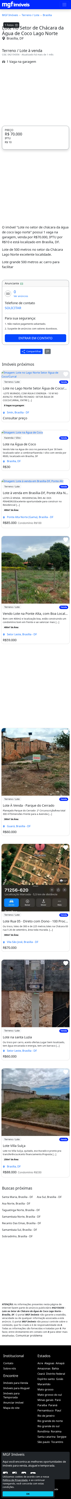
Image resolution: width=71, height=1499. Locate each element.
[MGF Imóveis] (16, 4)
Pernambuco (45, 1410)
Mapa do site (11, 1408)
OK (28, 1493)
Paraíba (42, 1405)
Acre (40, 1363)
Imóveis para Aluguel (16, 1388)
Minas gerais (45, 1400)
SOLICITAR (13, 308)
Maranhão (44, 1384)
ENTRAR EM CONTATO (35, 338)
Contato (8, 1363)
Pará (58, 1400)
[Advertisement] (35, 95)
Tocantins (57, 1442)
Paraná (52, 1405)
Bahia (55, 1368)
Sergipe (61, 1436)
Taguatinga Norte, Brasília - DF (21, 1210)
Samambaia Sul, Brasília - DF (19, 1230)
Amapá (60, 1363)
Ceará (41, 1374)
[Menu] (64, 4)
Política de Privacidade (15, 1480)
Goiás (59, 1379)
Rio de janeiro (46, 1415)
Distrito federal (55, 1374)
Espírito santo (46, 1379)
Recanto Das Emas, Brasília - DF (21, 1223)
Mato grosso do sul (49, 1395)
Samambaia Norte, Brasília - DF (21, 1216)
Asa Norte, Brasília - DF (16, 1203)
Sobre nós (9, 1368)
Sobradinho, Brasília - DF (17, 1236)
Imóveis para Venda (15, 1383)
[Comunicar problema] (48, 351)
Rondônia (43, 1431)
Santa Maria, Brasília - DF (17, 1197)
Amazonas (44, 1368)
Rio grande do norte (50, 1421)
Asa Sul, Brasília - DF (49, 1197)
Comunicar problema (29, 1335)
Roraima (56, 1431)
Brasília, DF (15, 38)
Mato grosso (45, 1389)
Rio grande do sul (48, 1426)
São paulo (43, 1442)
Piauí (58, 1410)
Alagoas (49, 1363)
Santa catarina (46, 1436)
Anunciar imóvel (13, 1402)
